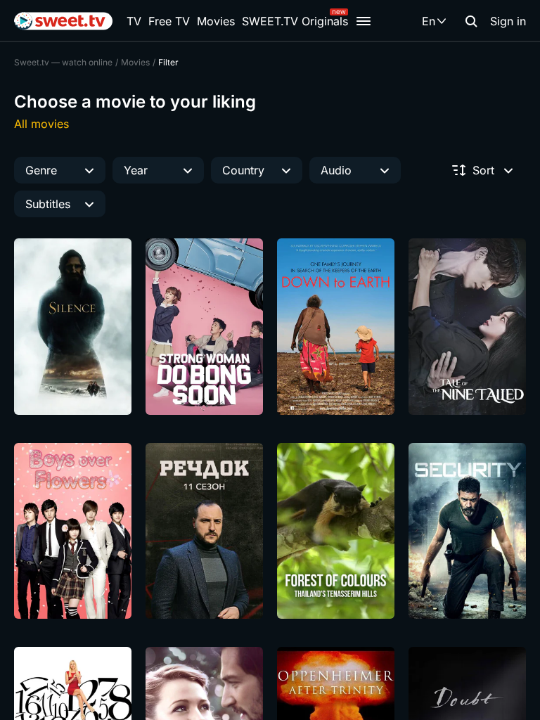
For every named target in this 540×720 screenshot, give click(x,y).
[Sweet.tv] (63, 21)
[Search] (471, 21)
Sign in (508, 21)
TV (134, 21)
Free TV (169, 21)
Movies (216, 21)
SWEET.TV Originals (295, 21)
